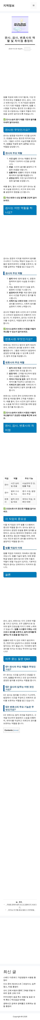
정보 (20, 902)
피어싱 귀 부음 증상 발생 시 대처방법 (21, 910)
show (16, 730)
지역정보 (8, 5)
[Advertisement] (20, 75)
